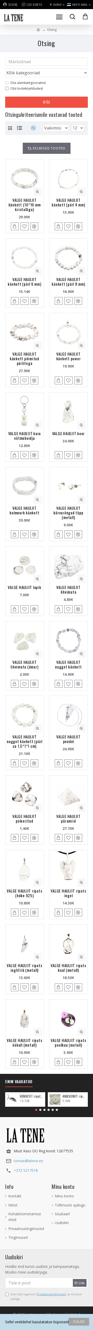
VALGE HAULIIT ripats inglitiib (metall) (24, 967)
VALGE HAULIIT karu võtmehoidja (24, 435)
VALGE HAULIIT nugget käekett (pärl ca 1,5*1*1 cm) (24, 741)
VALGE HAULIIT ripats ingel (68, 893)
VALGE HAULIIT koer (68, 433)
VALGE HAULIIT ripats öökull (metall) (24, 1042)
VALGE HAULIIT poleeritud (24, 818)
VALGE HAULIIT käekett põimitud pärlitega (24, 358)
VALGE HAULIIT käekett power (68, 356)
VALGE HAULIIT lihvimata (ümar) (24, 664)
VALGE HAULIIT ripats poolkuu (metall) (68, 1042)
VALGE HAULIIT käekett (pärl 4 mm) (68, 202)
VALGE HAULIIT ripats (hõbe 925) (24, 893)
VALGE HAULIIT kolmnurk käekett (24, 510)
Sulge (79, 1321)
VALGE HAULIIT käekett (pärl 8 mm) (68, 281)
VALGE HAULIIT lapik (24, 587)
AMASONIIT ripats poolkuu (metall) (74, 1096)
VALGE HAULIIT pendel (68, 739)
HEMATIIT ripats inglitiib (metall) (31, 1096)
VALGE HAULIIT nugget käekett (68, 664)
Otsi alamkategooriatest (28, 83)
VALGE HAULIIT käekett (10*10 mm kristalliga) (25, 205)
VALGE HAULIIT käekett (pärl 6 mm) (24, 281)
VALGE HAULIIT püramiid (68, 818)
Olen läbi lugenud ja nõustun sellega (46, 1296)
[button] (36, 1110)
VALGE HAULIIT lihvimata (68, 589)
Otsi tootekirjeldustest (26, 88)
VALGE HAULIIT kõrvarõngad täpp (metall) (68, 513)
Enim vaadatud (19, 1081)
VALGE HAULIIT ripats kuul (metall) (68, 967)
